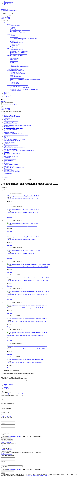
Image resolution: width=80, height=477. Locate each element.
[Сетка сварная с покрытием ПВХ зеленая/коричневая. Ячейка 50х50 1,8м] (27, 318)
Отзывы (6, 387)
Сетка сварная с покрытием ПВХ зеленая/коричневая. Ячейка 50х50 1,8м (26, 321)
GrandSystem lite (14, 58)
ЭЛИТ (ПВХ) (13, 68)
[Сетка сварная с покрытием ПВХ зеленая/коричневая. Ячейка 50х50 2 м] (27, 332)
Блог (5, 385)
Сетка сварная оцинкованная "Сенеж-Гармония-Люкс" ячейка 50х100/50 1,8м (27, 280)
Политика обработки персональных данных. (37, 475)
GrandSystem (13, 56)
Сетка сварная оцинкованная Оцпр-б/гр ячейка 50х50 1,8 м (22, 253)
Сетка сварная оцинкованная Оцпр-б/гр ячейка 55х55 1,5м (22, 198)
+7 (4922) (5, 17)
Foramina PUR (14, 59)
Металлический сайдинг (16, 42)
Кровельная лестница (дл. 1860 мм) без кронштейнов (24, 89)
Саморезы (12, 75)
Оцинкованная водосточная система (19, 66)
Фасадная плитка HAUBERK (18, 52)
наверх (3, 472)
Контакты (6, 96)
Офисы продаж (8, 95)
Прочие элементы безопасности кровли (17, 85)
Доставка (6, 92)
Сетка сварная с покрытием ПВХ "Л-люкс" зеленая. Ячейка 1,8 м (24, 362)
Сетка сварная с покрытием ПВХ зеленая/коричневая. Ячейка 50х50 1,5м (26, 308)
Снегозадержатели (15, 83)
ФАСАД (9, 48)
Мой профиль (4, 9)
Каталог (6, 23)
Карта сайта (21, 393)
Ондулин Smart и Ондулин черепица (20, 30)
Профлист (12, 27)
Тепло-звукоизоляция (15, 76)
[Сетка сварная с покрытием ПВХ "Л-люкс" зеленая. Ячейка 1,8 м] (25, 359)
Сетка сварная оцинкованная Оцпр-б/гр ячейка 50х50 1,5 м (22, 239)
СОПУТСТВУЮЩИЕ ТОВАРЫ (15, 71)
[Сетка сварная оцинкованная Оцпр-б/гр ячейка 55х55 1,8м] (23, 209)
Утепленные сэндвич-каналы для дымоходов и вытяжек (25, 79)
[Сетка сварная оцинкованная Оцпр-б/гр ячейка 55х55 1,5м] (23, 196)
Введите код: (4, 466)
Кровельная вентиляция (16, 80)
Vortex (11, 63)
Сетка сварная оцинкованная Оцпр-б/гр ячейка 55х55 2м (22, 226)
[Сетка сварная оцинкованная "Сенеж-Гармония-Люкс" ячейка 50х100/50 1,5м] (28, 264)
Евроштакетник (14, 37)
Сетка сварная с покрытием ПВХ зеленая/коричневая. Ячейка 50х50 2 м (26, 335)
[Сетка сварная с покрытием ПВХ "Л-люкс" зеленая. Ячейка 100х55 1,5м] (27, 346)
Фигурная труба (14, 47)
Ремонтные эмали (15, 82)
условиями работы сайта (14, 436)
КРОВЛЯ (9, 24)
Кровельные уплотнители (17, 78)
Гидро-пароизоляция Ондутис (18, 73)
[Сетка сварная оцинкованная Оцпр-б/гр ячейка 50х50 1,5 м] (23, 236)
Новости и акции (8, 2)
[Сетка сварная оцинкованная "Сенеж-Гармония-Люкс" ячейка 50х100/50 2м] (28, 291)
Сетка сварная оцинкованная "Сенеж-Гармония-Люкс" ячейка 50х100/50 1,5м (27, 267)
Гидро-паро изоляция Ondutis (14, 69)
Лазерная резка (14, 45)
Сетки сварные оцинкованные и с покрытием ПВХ (24, 38)
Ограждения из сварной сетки (18, 39)
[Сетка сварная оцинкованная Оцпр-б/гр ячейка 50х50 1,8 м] (23, 250)
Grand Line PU (14, 65)
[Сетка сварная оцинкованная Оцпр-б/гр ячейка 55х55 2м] (22, 223)
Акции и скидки (8, 384)
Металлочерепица (15, 25)
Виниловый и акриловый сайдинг (19, 51)
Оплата (6, 4)
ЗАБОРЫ (9, 34)
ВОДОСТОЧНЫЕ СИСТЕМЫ (15, 55)
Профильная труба (15, 44)
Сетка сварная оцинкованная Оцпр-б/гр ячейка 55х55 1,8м (22, 212)
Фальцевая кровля (15, 31)
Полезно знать (7, 3)
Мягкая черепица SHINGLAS (18, 32)
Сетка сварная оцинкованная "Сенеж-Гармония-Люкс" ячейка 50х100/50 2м (27, 294)
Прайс (5, 93)
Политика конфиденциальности (9, 393)
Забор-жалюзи (14, 41)
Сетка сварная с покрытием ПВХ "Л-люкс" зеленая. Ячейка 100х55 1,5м (26, 348)
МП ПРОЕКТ (13, 62)
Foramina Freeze (14, 61)
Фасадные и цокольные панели (18, 54)
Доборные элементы (15, 72)
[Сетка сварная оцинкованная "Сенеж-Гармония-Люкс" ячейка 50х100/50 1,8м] (28, 277)
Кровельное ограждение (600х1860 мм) (20, 87)
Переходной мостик (15, 90)
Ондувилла (13, 28)
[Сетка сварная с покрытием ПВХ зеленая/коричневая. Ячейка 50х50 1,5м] (27, 305)
